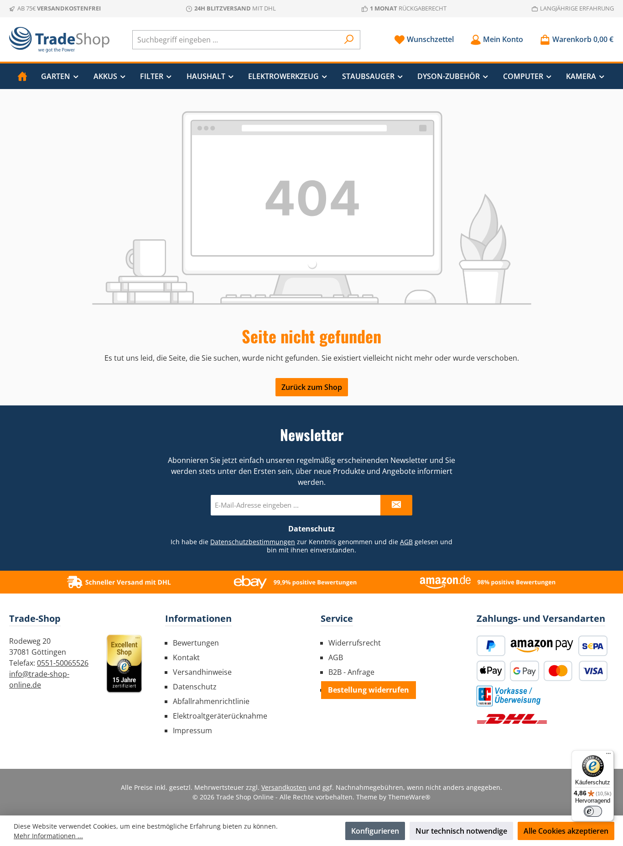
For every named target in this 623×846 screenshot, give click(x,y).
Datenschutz (195, 687)
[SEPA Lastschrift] (592, 646)
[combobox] (236, 40)
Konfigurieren (375, 831)
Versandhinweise (202, 672)
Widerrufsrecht (354, 643)
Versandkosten (283, 787)
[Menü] (608, 755)
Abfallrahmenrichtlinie (211, 701)
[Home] (22, 76)
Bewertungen (196, 643)
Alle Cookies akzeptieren (566, 831)
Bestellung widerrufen (368, 690)
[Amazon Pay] (542, 646)
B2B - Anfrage (351, 672)
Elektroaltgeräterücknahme (220, 716)
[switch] (593, 811)
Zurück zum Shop (311, 387)
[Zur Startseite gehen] (59, 40)
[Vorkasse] (508, 696)
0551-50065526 (62, 663)
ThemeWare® (409, 797)
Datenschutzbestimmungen (252, 541)
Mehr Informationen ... (48, 835)
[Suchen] (349, 40)
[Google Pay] (524, 671)
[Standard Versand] (512, 719)
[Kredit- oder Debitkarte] (575, 671)
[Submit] (396, 505)
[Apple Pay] (491, 671)
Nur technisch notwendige (461, 831)
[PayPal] (491, 646)
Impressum (192, 730)
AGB (406, 541)
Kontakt (186, 657)
